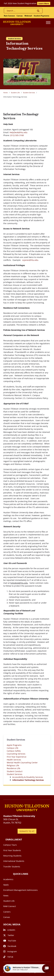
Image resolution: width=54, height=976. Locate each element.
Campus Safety (14, 751)
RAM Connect (9, 906)
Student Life (15, 93)
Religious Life (13, 765)
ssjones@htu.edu (30, 260)
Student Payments (41, 16)
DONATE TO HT (27, 831)
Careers (7, 911)
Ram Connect (9, 16)
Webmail (28, 16)
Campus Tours (10, 845)
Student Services (29, 93)
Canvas (20, 16)
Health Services (14, 759)
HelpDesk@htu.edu (18, 132)
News (5, 895)
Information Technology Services (28, 780)
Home (5, 93)
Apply (6, 884)
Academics (8, 879)
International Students (13, 861)
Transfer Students (11, 866)
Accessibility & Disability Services (27, 777)
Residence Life (13, 768)
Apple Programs (14, 745)
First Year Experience (16, 756)
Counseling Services (16, 753)
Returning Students (12, 855)
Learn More (43, 3)
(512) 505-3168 (17, 135)
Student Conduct (14, 771)
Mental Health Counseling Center (22, 762)
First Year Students (12, 850)
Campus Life (12, 748)
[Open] (48, 22)
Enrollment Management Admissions (20, 890)
